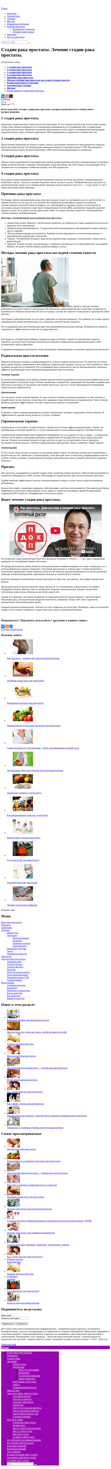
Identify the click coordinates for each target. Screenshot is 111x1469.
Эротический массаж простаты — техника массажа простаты (37, 1068)
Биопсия (18, 1405)
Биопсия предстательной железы (23, 1303)
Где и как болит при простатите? (23, 1291)
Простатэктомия (28, 1370)
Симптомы (13, 1359)
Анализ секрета (22, 1399)
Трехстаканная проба (26, 1411)
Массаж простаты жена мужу (21, 1056)
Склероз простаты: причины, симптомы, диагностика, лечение (38, 1244)
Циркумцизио (14, 1262)
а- (6, 102)
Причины (11, 13)
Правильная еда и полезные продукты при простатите (34, 1161)
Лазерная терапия (29, 1376)
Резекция (23, 1373)
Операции (18, 1367)
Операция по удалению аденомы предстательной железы (35, 1127)
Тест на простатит (16, 37)
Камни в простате (23, 1437)
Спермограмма (22, 1417)
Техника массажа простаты (20, 1044)
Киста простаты (22, 1431)
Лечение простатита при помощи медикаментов (31, 1233)
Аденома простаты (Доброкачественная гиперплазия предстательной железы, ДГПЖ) (49, 1221)
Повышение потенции (18, 24)
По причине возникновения (24, 1440)
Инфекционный (16, 1449)
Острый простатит (18, 1461)
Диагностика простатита (22, 1394)
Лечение (11, 18)
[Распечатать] (5, 99)
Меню (5, 1347)
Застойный (14, 1452)
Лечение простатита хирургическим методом (29, 1209)
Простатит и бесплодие (27, 1428)
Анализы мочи (22, 1396)
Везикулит (19, 1425)
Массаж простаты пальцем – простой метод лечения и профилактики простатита (47, 1115)
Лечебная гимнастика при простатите (25, 1197)
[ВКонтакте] (3, 96)
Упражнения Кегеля (25, 1388)
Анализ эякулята (23, 1402)
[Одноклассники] (7, 96)
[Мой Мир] (11, 626)
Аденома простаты (24, 1423)
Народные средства (24, 1382)
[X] (11, 96)
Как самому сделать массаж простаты (25, 1103)
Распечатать (16, 629)
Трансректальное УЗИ (25, 1414)
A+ (2, 102)
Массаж (11, 21)
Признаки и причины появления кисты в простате (32, 1185)
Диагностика (13, 16)
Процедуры (19, 1364)
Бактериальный (16, 1446)
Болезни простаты (16, 26)
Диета (16, 1385)
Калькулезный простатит (22, 1455)
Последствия (15, 1420)
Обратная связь (8, 1344)
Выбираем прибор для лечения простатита (28, 1020)
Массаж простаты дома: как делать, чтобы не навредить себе (37, 1032)
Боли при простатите (19, 1353)
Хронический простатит (21, 1458)
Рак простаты (21, 1434)
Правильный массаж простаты (22, 1080)
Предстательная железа (27, 1408)
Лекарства (13, 1391)
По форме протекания (20, 1443)
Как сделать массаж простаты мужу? (25, 1092)
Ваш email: (6, 1315)
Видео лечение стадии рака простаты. (25, 90)
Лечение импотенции (23, 32)
